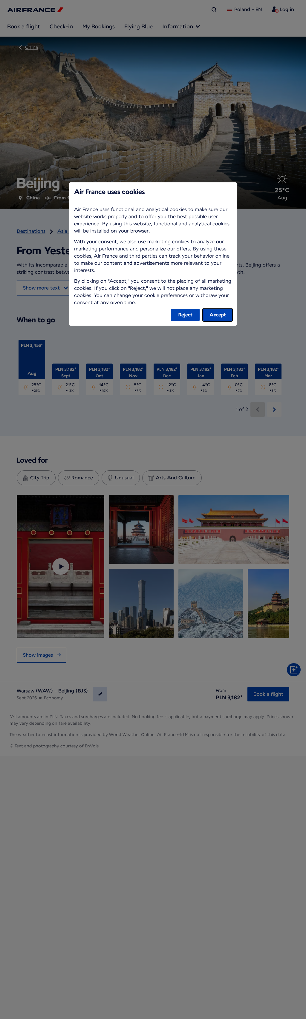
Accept (217, 315)
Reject (185, 315)
